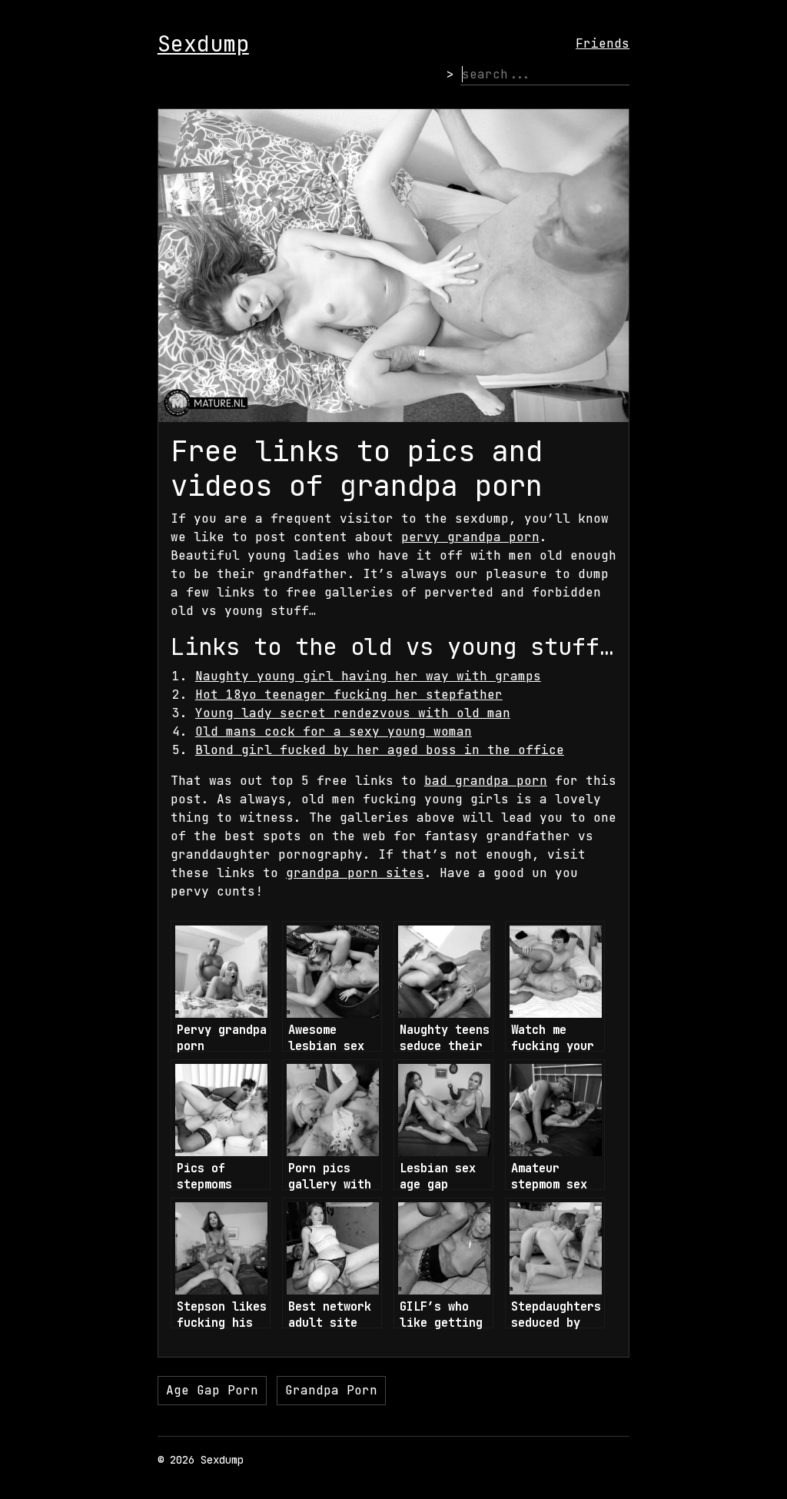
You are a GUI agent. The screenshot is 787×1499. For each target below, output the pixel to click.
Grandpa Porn (331, 1390)
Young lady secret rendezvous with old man (352, 713)
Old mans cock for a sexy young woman (333, 731)
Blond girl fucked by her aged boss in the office (379, 750)
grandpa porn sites (355, 873)
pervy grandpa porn (470, 537)
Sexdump (203, 43)
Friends (602, 43)
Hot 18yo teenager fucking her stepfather (349, 694)
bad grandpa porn (485, 781)
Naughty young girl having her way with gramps (368, 676)
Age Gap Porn (212, 1390)
